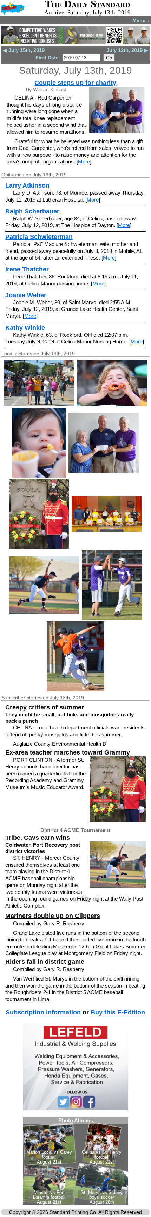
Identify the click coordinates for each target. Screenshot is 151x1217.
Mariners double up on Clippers (52, 915)
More (84, 162)
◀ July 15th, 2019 (24, 50)
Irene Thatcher (27, 269)
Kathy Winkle (25, 327)
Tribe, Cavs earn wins (37, 837)
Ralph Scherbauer (32, 211)
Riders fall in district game (44, 961)
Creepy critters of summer (44, 707)
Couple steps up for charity (75, 82)
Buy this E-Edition (118, 1012)
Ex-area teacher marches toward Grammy (67, 752)
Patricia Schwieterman (39, 236)
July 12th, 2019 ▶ (127, 50)
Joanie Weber (25, 295)
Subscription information (43, 1012)
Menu (141, 20)
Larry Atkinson (27, 185)
